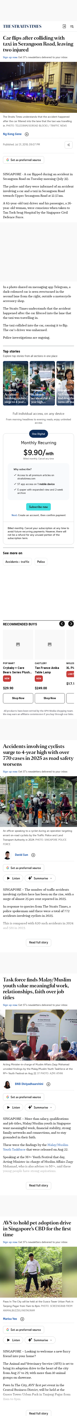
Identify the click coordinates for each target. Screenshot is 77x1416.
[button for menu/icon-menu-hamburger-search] (72, 26)
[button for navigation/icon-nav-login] (64, 26)
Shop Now (18, 698)
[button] (64, 26)
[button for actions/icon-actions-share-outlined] (69, 145)
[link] (22, 26)
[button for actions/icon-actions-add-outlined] (26, 134)
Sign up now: (10, 57)
